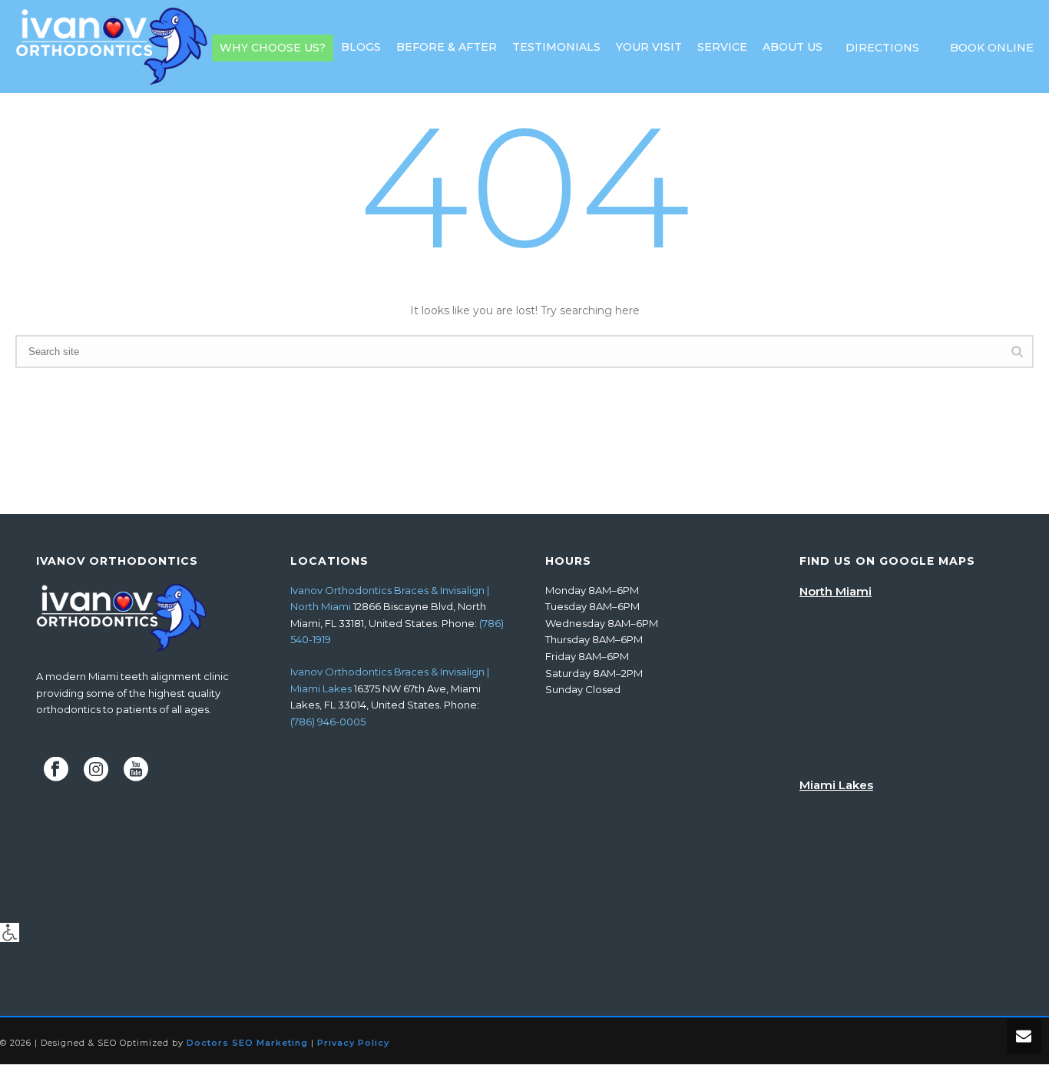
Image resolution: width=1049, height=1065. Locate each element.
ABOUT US (792, 47)
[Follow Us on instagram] (96, 770)
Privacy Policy (353, 1042)
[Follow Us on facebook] (56, 770)
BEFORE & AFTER (446, 47)
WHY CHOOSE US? (273, 48)
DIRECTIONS (882, 48)
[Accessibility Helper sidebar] (9, 932)
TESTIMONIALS (556, 47)
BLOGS (361, 47)
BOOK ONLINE (992, 48)
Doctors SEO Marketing (247, 1042)
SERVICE (722, 47)
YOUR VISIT (649, 47)
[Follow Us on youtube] (136, 770)
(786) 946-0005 (328, 721)
